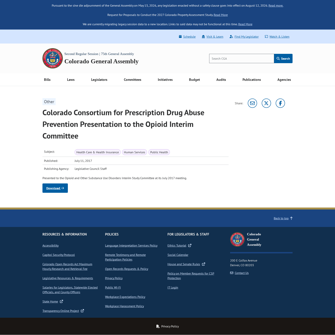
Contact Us (242, 273)
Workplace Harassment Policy (124, 306)
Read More (221, 15)
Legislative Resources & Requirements (67, 278)
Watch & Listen (279, 36)
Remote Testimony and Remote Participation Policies (125, 257)
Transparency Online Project (60, 311)
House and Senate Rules (184, 264)
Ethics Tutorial (177, 245)
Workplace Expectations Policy (125, 297)
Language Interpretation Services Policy (131, 245)
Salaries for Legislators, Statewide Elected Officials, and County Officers (70, 289)
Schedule (189, 36)
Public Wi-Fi (113, 287)
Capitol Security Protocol (58, 255)
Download (53, 188)
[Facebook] (280, 103)
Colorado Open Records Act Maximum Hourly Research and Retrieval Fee (67, 266)
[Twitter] (266, 103)
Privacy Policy (114, 278)
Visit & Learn (214, 36)
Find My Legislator (247, 36)
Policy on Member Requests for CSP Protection (191, 275)
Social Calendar (178, 255)
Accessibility (50, 245)
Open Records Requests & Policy (126, 269)
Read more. (276, 5)
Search (285, 58)
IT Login (173, 287)
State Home (50, 301)
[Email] (252, 103)
